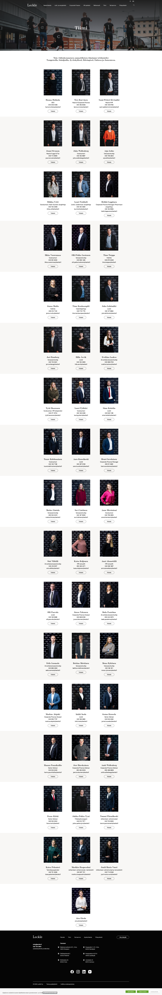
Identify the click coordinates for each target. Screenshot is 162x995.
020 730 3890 (37, 946)
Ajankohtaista (47, 5)
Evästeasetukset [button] (154, 991)
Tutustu (53, 111)
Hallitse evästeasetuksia (67, 984)
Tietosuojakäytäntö (51, 984)
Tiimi (104, 5)
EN (133, 1)
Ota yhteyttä (122, 937)
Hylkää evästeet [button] (142, 991)
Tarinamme (113, 5)
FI (130, 1)
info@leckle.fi (37, 944)
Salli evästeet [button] (131, 991)
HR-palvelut (86, 5)
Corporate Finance (74, 5)
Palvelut (62, 937)
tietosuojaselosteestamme (50, 993)
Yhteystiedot (122, 5)
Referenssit (97, 5)
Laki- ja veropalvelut (60, 5)
